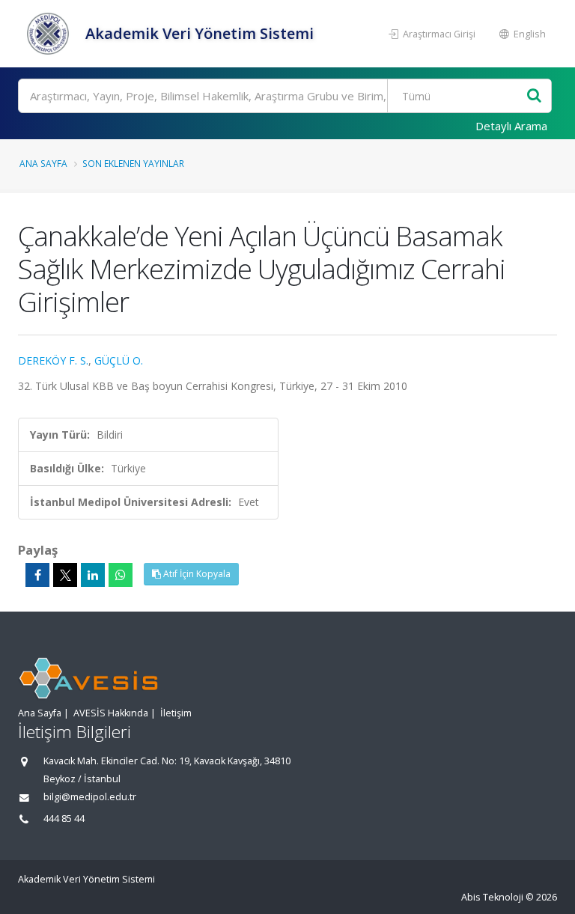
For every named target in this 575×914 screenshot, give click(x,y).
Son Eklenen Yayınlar (133, 163)
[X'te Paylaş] (65, 575)
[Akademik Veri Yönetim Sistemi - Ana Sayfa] (50, 33)
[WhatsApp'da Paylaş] (121, 575)
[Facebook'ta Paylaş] (37, 575)
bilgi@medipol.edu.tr (89, 796)
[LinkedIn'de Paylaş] (93, 575)
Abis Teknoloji (492, 897)
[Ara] (534, 96)
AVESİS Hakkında (110, 713)
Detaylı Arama (511, 125)
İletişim (176, 713)
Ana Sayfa (43, 163)
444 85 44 (64, 818)
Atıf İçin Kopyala (196, 573)
